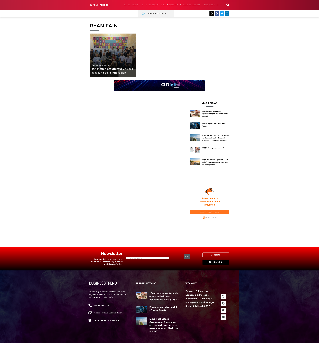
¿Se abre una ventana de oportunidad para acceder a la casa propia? (215, 113)
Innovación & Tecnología (169, 5)
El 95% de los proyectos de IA (213, 148)
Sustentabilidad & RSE (211, 5)
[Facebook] (217, 13)
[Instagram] (211, 13)
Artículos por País (156, 14)
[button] (227, 4)
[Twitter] (222, 13)
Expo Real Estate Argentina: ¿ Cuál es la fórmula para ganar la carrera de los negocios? (215, 162)
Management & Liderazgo (191, 5)
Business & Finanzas (131, 5)
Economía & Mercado (149, 5)
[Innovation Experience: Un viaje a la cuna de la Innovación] (113, 55)
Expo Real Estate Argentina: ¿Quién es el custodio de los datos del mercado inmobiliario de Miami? (215, 137)
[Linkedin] (227, 13)
